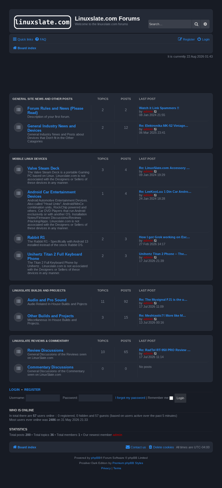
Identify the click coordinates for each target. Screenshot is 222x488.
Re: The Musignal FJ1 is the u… (163, 299)
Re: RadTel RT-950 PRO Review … (164, 350)
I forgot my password (130, 397)
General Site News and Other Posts (42, 98)
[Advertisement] (114, 76)
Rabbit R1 (36, 237)
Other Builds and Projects (50, 316)
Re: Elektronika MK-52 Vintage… (163, 125)
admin (148, 111)
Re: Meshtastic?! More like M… (162, 315)
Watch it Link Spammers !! (159, 108)
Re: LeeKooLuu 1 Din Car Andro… (165, 191)
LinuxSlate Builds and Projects (39, 290)
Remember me (158, 397)
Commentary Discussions (50, 367)
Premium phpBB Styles (127, 463)
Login (14, 389)
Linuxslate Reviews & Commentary (40, 340)
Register (32, 389)
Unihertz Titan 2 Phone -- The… (163, 254)
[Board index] (43, 21)
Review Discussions (45, 350)
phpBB (95, 457)
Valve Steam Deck (43, 168)
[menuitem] (40, 39)
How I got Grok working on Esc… (164, 237)
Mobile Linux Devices (29, 158)
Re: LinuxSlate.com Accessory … (164, 168)
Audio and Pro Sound (46, 300)
